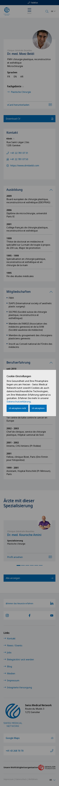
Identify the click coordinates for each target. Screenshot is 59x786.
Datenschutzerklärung (19, 401)
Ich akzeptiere (38, 408)
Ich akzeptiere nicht (17, 408)
